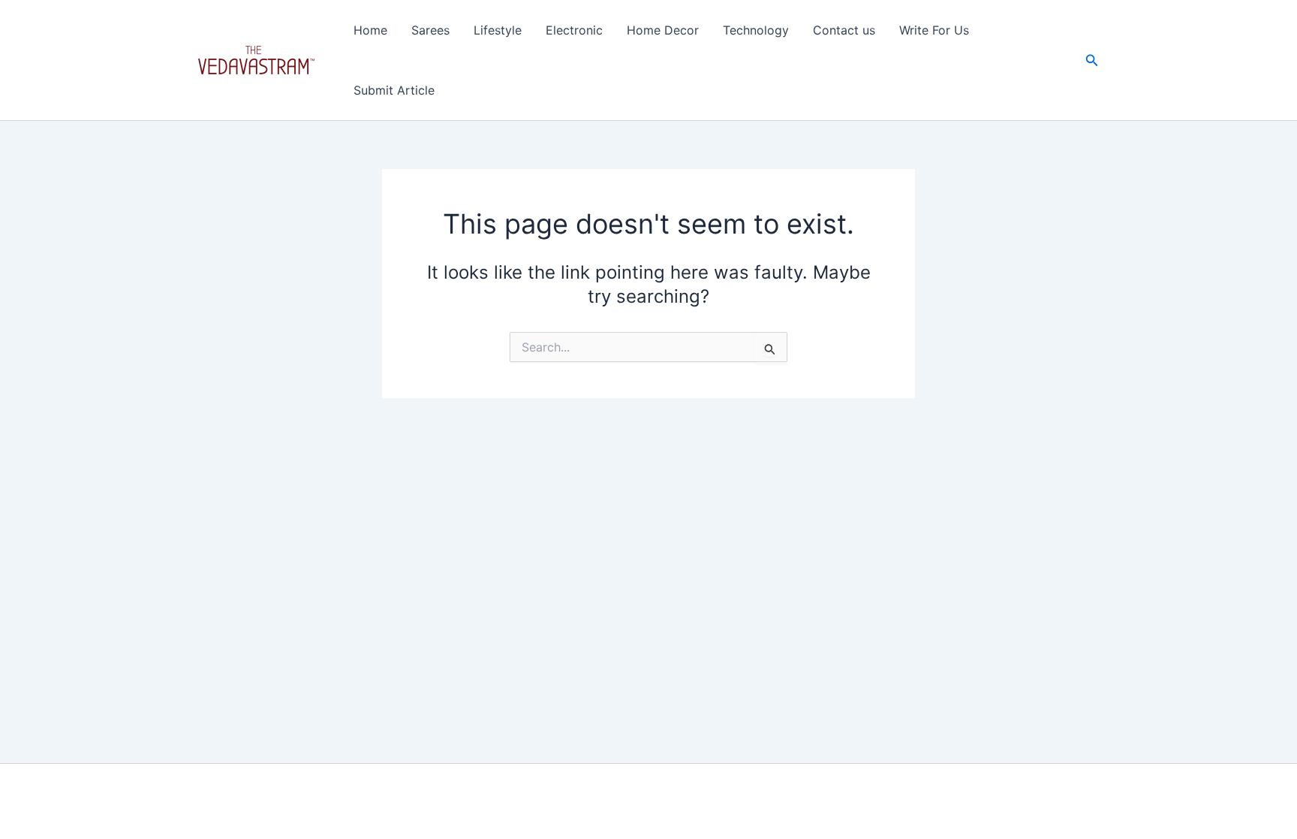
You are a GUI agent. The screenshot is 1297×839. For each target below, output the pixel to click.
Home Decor (663, 30)
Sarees (430, 30)
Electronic (574, 30)
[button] (1092, 60)
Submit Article (394, 90)
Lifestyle (498, 30)
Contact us (844, 30)
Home (370, 30)
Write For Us (934, 30)
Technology (756, 30)
